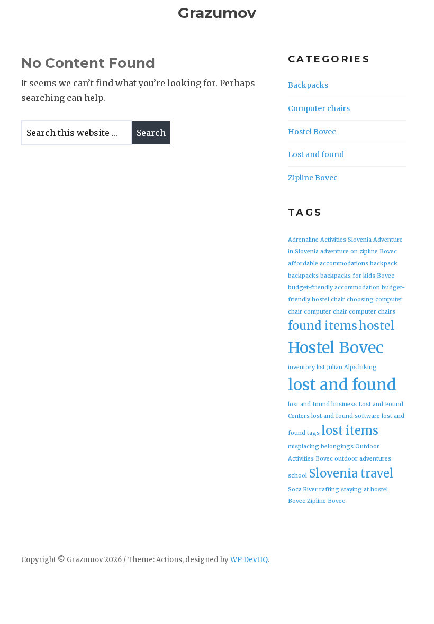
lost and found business (322, 404)
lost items (349, 430)
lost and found (342, 384)
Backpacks (308, 85)
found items (322, 325)
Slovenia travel (351, 473)
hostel (377, 325)
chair (338, 299)
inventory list (306, 367)
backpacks (303, 275)
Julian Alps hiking (352, 367)
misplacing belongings (321, 446)
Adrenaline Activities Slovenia (330, 239)
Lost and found (316, 154)
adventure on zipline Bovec (358, 251)
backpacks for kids (347, 275)
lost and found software (345, 415)
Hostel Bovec (312, 131)
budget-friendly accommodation (334, 287)
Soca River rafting (313, 489)
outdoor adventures (362, 458)
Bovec (385, 275)
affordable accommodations (328, 263)
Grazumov (217, 13)
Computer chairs (319, 108)
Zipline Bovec (313, 177)
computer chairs (372, 311)
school (297, 475)
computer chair (325, 311)
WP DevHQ (249, 559)
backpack (383, 263)
